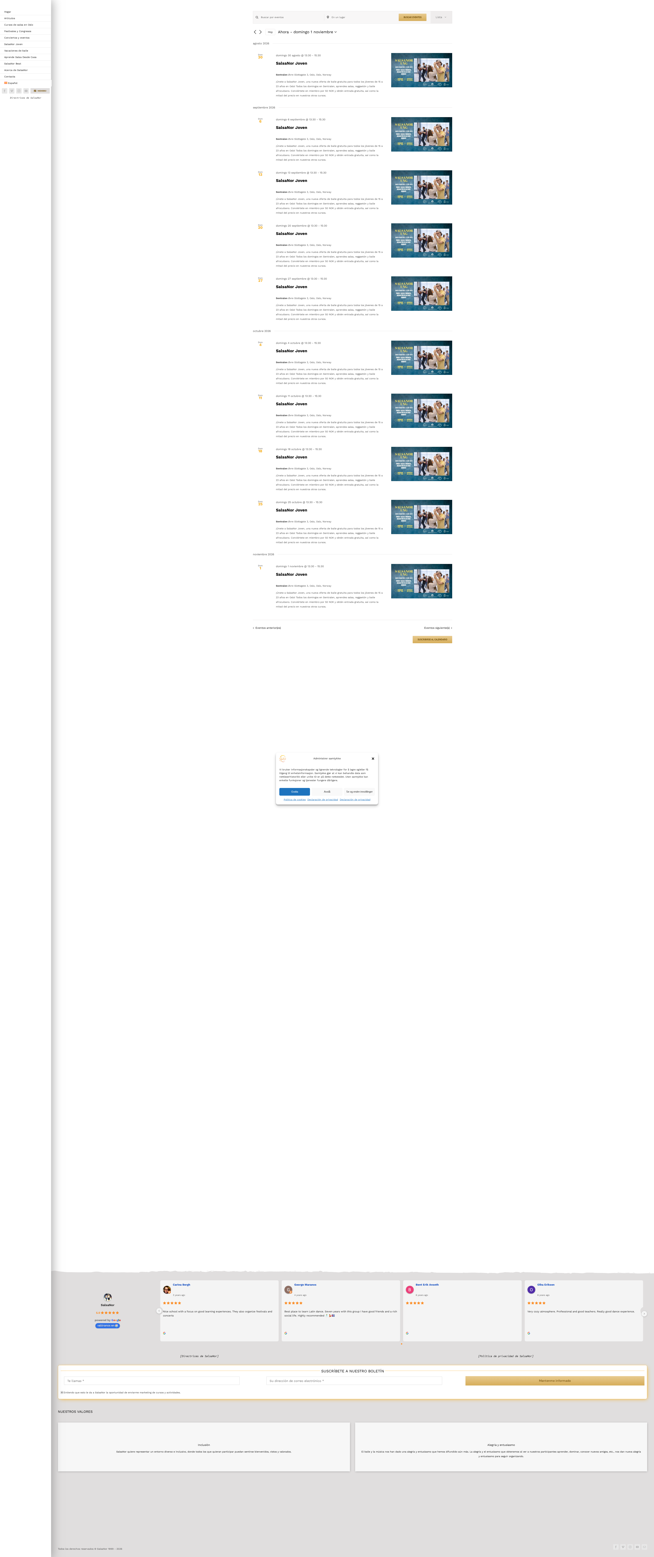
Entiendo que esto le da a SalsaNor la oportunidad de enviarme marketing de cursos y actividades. (122, 1392)
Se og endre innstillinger (359, 791)
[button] (373, 758)
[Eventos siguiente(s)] (261, 32)
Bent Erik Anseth (427, 1284)
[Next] (644, 1314)
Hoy (270, 32)
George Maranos (305, 1284)
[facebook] (4, 91)
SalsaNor (107, 1305)
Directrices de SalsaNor (25, 97)
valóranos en (105, 1325)
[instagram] (19, 91)
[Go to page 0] (401, 1344)
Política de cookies (295, 799)
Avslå (327, 791)
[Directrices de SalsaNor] (199, 1356)
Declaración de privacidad (322, 799)
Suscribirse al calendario (432, 639)
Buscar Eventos (413, 17)
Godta (294, 791)
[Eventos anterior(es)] (255, 32)
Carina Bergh (181, 1284)
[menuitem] (26, 83)
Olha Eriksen (546, 1284)
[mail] (644, 1547)
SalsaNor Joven (291, 63)
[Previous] (159, 1311)
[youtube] (26, 91)
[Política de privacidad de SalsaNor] (505, 1356)
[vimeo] (11, 91)
